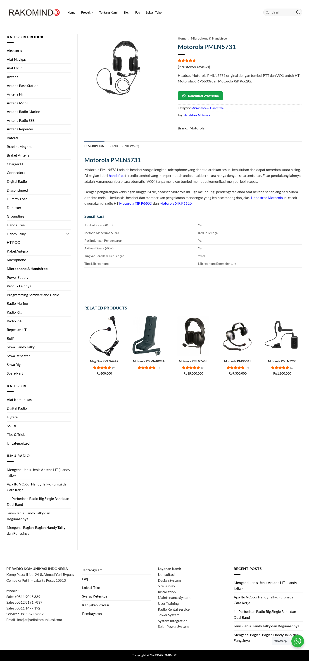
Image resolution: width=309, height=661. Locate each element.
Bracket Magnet (19, 146)
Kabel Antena (17, 251)
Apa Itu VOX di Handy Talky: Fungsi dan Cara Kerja (38, 487)
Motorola (197, 128)
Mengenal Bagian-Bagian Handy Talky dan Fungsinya (36, 530)
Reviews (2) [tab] (130, 146)
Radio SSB (14, 321)
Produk (85, 12)
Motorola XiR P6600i (135, 203)
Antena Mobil (17, 103)
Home (71, 12)
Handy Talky (16, 234)
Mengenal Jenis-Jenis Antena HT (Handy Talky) (38, 472)
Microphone (16, 260)
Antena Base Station (22, 85)
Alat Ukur (14, 68)
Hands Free (16, 225)
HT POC (13, 242)
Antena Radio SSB (21, 120)
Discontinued (17, 190)
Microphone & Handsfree (27, 268)
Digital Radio (17, 181)
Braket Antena (18, 155)
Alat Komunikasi (20, 399)
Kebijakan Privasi (95, 605)
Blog (126, 12)
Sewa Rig (14, 364)
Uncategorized (18, 443)
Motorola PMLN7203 (282, 361)
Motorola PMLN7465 (193, 361)
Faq (137, 12)
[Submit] (298, 12)
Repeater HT (16, 329)
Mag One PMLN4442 (104, 361)
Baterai (12, 138)
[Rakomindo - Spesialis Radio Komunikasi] (33, 12)
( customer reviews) (194, 67)
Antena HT (15, 94)
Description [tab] (94, 146)
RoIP (10, 338)
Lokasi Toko (154, 12)
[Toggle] (68, 233)
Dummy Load (17, 199)
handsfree (116, 175)
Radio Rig (14, 312)
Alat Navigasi (17, 59)
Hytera (12, 417)
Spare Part (15, 373)
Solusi (11, 426)
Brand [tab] (112, 146)
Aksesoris (14, 50)
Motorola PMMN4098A (149, 361)
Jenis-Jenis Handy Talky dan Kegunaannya (28, 516)
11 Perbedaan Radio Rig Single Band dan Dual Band (38, 501)
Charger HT (16, 164)
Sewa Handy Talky (21, 347)
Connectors (16, 172)
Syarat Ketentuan (95, 596)
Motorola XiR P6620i (176, 203)
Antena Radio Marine (23, 111)
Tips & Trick (16, 434)
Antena (12, 77)
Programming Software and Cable (33, 295)
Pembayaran (92, 613)
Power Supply (17, 277)
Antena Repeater (20, 129)
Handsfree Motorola (197, 115)
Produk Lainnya (19, 286)
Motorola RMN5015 (237, 361)
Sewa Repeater (18, 356)
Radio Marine (17, 303)
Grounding (15, 216)
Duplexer (14, 207)
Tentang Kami (108, 12)
